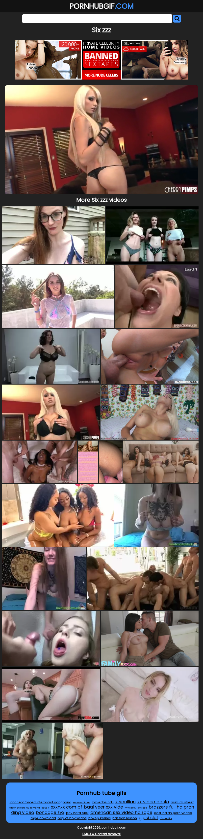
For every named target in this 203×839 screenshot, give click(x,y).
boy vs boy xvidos (72, 818)
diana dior (166, 818)
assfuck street (182, 802)
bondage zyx (50, 812)
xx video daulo (153, 802)
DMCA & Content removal (101, 834)
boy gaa (142, 807)
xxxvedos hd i (103, 802)
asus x (45, 807)
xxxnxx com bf (66, 807)
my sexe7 (130, 807)
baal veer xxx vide (103, 807)
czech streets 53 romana (24, 807)
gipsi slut (148, 817)
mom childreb (81, 802)
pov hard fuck (77, 813)
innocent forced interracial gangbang (40, 802)
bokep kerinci (99, 818)
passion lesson (124, 818)
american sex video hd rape (121, 812)
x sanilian (125, 802)
